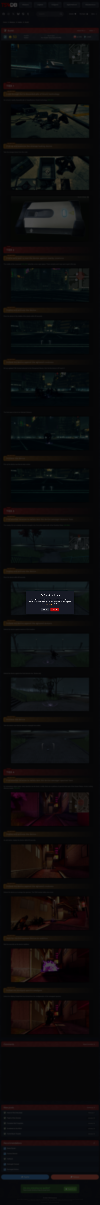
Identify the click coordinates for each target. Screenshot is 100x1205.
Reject (45, 609)
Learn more (49, 604)
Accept (54, 609)
